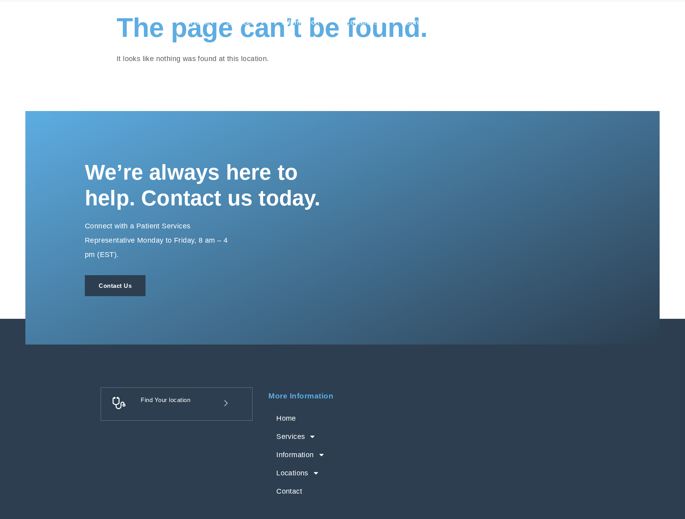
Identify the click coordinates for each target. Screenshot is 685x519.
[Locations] (186, 403)
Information (300, 22)
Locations (362, 22)
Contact (418, 22)
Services (240, 22)
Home (200, 22)
